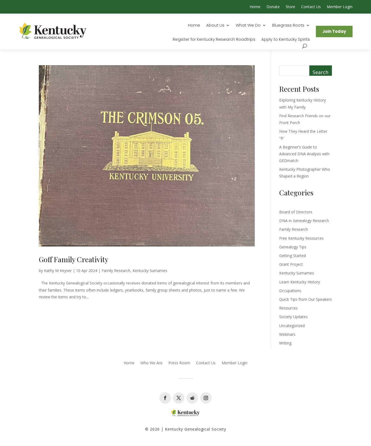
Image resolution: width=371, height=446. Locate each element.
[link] (52, 31)
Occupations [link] (290, 290)
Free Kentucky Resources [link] (301, 238)
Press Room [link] (179, 363)
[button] (165, 398)
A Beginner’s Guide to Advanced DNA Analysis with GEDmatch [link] (304, 153)
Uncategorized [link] (292, 325)
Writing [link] (285, 343)
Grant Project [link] (291, 264)
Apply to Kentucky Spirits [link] (285, 39)
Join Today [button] (334, 31)
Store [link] (290, 7)
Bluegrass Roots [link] (288, 25)
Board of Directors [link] (295, 211)
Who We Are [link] (151, 363)
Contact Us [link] (311, 7)
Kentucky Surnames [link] (150, 270)
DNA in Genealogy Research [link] (304, 220)
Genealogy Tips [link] (292, 246)
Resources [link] (288, 308)
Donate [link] (273, 7)
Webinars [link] (287, 334)
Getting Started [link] (292, 255)
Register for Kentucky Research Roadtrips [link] (214, 39)
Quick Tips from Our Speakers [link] (305, 299)
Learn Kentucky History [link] (299, 281)
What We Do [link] (248, 25)
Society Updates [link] (293, 316)
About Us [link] (215, 25)
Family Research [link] (116, 270)
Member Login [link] (340, 7)
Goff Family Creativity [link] (73, 259)
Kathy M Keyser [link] (58, 270)
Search (320, 72)
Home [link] (255, 7)
